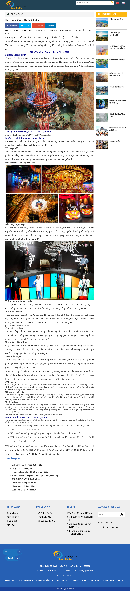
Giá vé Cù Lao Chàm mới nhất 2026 (116, 74)
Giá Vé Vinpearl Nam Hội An (24, 486)
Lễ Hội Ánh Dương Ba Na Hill (24, 482)
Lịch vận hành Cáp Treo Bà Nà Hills (27, 465)
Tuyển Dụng (12, 513)
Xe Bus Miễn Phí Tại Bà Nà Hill (80, 518)
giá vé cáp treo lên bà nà (17, 325)
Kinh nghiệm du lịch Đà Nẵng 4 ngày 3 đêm (30, 472)
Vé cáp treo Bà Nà (46, 521)
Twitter (26, 25)
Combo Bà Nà (44, 517)
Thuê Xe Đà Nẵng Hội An (80, 513)
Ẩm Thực (11, 524)
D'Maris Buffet (114, 141)
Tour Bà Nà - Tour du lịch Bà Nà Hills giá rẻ (65, 555)
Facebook (13, 25)
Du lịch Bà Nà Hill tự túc (22, 468)
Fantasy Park (11, 135)
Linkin (51, 25)
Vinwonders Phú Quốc (117, 60)
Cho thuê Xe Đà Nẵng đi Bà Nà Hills (79, 525)
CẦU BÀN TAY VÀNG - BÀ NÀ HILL (26, 479)
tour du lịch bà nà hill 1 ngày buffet (22, 239)
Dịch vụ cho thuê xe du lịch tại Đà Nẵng (79, 532)
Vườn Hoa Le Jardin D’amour (24, 489)
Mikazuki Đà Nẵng (116, 19)
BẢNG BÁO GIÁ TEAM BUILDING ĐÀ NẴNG (117, 47)
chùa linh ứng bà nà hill (24, 162)
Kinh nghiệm (13, 517)
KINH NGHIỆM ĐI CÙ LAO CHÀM (117, 33)
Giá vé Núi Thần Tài (116, 87)
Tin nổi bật (12, 521)
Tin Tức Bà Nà (17, 14)
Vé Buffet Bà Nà (45, 513)
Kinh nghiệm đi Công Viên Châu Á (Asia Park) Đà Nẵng (35, 475)
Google (40, 25)
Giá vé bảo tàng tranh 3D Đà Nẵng (117, 101)
